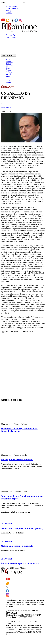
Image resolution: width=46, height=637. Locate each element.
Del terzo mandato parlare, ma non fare (20, 563)
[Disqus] (23, 366)
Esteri (8, 68)
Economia (9, 66)
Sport (8, 76)
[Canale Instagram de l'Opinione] (20, 22)
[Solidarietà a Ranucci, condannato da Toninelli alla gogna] (15, 422)
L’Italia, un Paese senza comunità (17, 459)
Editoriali (9, 62)
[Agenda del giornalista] (11, 53)
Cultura (8, 70)
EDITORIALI (6, 524)
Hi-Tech (9, 72)
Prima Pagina (11, 37)
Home (8, 59)
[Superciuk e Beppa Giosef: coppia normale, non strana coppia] (15, 490)
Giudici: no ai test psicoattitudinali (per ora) (22, 528)
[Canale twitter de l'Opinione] (12, 22)
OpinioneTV (10, 35)
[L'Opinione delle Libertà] (19, 31)
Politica (8, 64)
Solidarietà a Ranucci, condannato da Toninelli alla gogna (19, 429)
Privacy (8, 10)
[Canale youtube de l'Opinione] (3, 22)
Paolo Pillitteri (6, 107)
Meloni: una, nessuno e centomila (17, 546)
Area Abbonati (11, 6)
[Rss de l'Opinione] (8, 22)
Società (8, 74)
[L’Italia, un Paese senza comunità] (15, 453)
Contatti (9, 13)
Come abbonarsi (12, 8)
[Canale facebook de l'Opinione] (16, 22)
